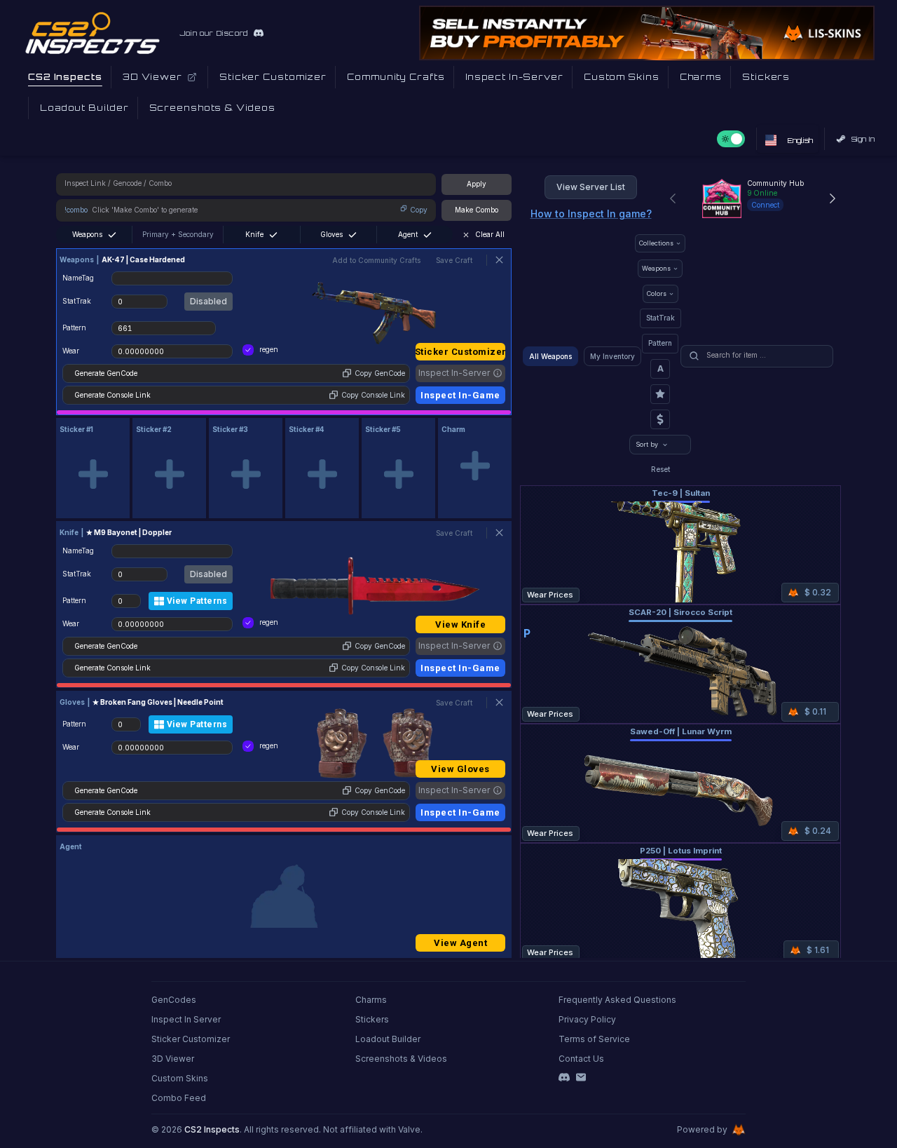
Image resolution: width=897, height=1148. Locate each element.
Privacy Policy (587, 1019)
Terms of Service (594, 1039)
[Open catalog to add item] (93, 474)
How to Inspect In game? (591, 214)
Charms (371, 999)
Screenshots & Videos (401, 1058)
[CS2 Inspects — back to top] (92, 33)
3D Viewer (172, 1058)
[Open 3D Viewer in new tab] (192, 77)
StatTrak (660, 317)
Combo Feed (178, 1098)
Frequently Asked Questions (617, 999)
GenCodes (173, 999)
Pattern (660, 343)
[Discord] (564, 1077)
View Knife (460, 624)
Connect (765, 205)
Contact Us (581, 1058)
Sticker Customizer (460, 351)
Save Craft (454, 260)
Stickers (372, 1019)
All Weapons (550, 356)
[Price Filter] (660, 419)
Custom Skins (179, 1078)
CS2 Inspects (212, 1129)
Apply (476, 184)
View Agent (460, 943)
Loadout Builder (387, 1039)
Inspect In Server (186, 1019)
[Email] (581, 1077)
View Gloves (460, 769)
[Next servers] (832, 198)
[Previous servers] (672, 198)
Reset (660, 469)
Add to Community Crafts (376, 260)
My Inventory (612, 356)
